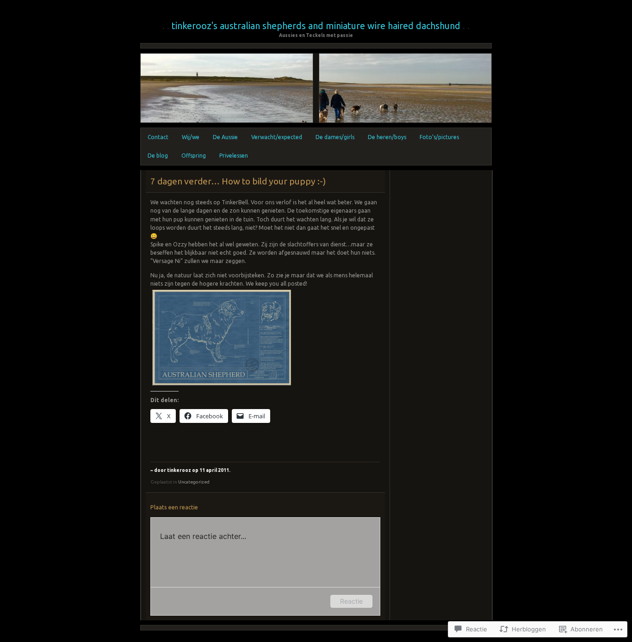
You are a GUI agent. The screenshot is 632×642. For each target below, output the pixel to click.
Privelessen (233, 156)
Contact (158, 137)
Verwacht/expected (276, 137)
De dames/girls (335, 137)
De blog (158, 156)
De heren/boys (387, 137)
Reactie (351, 601)
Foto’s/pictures (439, 137)
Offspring (193, 156)
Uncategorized (194, 481)
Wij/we (190, 137)
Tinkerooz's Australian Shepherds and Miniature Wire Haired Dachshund (316, 25)
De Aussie (225, 137)
